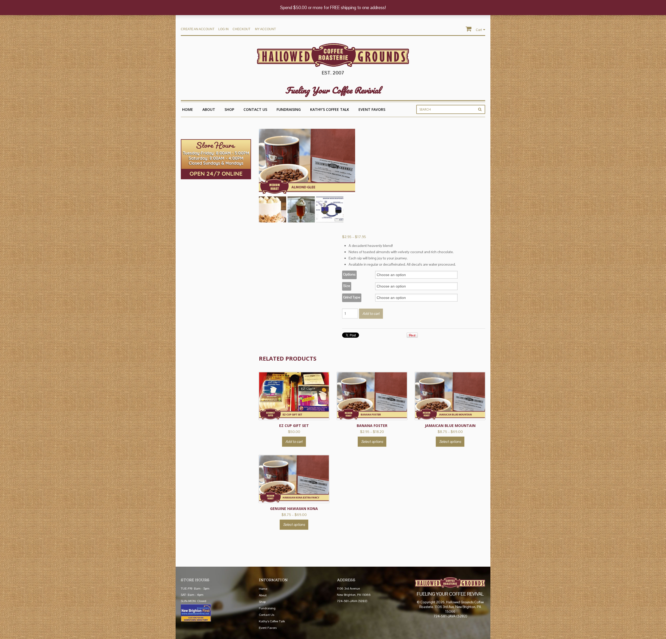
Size (346, 285)
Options (349, 274)
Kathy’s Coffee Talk (329, 109)
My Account (265, 29)
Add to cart (371, 313)
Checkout (241, 29)
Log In (223, 29)
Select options (372, 441)
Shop (229, 109)
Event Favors (371, 109)
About (208, 109)
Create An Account (197, 29)
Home (187, 109)
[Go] (480, 109)
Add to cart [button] (294, 441)
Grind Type (351, 297)
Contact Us (255, 109)
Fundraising (289, 109)
